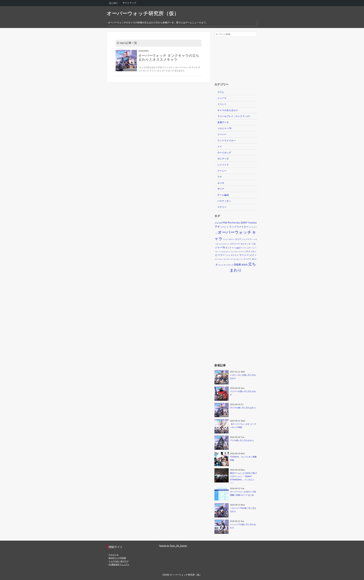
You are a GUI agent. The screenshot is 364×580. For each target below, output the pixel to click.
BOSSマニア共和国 (117, 558)
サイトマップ (129, 3)
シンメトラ (223, 164)
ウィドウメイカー (226, 140)
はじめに (113, 3)
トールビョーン (224, 251)
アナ (219, 177)
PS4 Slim (236, 223)
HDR (220, 223)
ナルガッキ (114, 555)
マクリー (222, 207)
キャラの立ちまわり (148, 67)
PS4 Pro (227, 222)
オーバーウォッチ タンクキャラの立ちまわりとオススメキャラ (168, 58)
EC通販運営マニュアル (119, 564)
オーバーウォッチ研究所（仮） (143, 13)
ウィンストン (169, 67)
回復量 (237, 264)
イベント (222, 104)
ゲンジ (225, 239)
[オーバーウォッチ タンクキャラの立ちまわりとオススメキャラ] (126, 51)
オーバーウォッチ (183, 67)
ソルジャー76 (224, 128)
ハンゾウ (240, 251)
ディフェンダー (245, 248)
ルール (221, 265)
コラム (220, 92)
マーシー (222, 171)
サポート (231, 239)
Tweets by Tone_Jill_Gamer (173, 546)
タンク (146, 71)
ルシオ (220, 183)
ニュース (222, 98)
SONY (244, 222)
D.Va (160, 67)
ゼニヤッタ (223, 158)
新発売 (245, 265)
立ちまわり (179, 71)
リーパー (222, 134)
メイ (219, 146)
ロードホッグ (168, 71)
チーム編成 (223, 195)
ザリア (220, 189)
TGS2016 (252, 223)
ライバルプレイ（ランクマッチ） (234, 116)
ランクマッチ (228, 259)
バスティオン (224, 201)
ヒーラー (220, 255)
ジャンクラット (224, 244)
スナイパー (235, 244)
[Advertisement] (235, 58)
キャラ (195, 67)
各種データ (223, 122)
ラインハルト (155, 71)
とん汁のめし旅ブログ (119, 561)
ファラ (227, 255)
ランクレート (238, 259)
